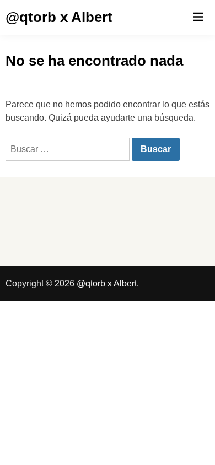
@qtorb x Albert (59, 17)
